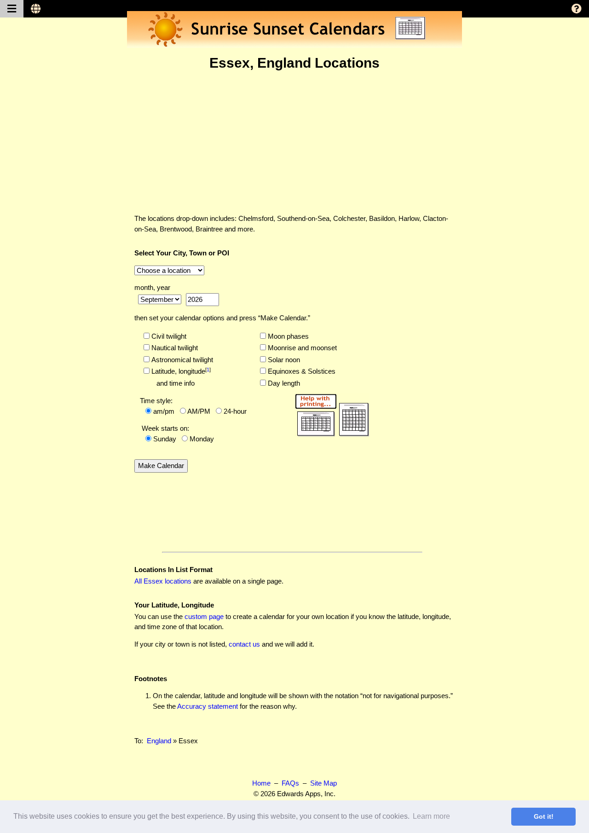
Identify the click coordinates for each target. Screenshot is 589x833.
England (159, 741)
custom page (204, 616)
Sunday (164, 439)
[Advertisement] (294, 142)
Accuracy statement (207, 706)
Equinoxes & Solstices (300, 371)
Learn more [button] (431, 816)
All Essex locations (162, 581)
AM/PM (198, 411)
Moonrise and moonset (301, 348)
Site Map (323, 783)
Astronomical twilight (181, 360)
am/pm (163, 411)
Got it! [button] (544, 816)
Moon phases (287, 336)
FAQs (290, 783)
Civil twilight (168, 336)
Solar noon (283, 360)
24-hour (235, 411)
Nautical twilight (174, 348)
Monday (202, 439)
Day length (283, 383)
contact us (244, 644)
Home (261, 783)
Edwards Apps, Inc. (306, 794)
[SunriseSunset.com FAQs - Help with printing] (331, 413)
